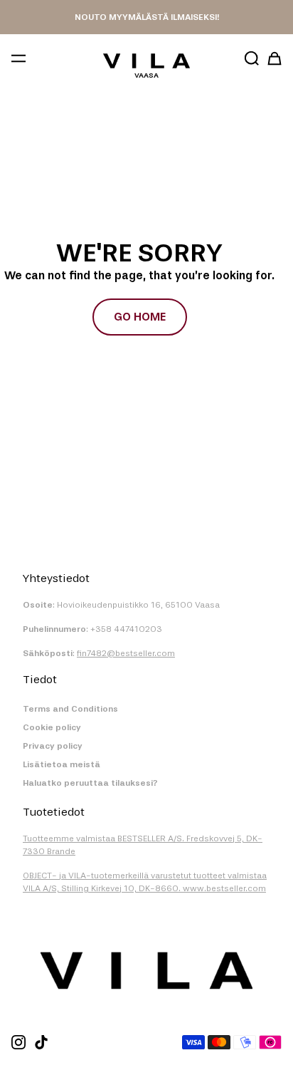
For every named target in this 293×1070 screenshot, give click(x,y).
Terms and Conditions (70, 709)
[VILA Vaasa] (146, 60)
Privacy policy (52, 746)
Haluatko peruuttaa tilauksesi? (90, 783)
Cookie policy (52, 727)
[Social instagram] (18, 1042)
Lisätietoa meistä (61, 764)
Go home (140, 316)
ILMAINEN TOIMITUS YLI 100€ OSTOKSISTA (146, 17)
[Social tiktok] (41, 1042)
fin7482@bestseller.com (126, 653)
